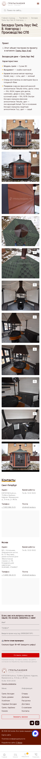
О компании (27, 707)
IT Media (19, 743)
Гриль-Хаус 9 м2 (23, 50)
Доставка (26, 704)
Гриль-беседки (8, 694)
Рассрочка (26, 700)
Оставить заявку (20, 655)
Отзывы (25, 694)
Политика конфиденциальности (13, 739)
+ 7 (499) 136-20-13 (9, 575)
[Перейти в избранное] (25, 754)
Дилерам (25, 697)
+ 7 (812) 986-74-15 (9, 507)
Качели (5, 711)
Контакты (25, 711)
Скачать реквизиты (9, 684)
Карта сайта (6, 735)
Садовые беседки (9, 704)
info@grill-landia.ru (29, 507)
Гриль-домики (7, 697)
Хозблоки (6, 700)
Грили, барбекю (8, 707)
